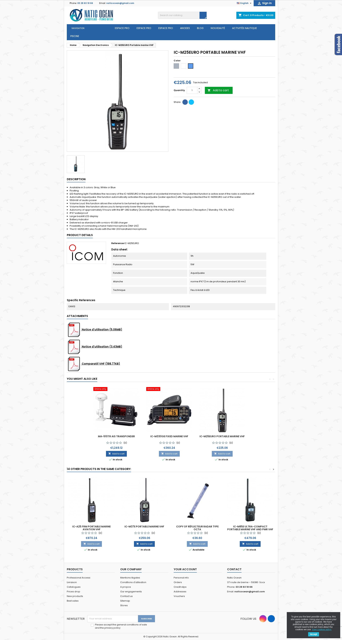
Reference (117, 243)
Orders (178, 582)
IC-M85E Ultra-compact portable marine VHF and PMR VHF (250, 528)
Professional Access (78, 577)
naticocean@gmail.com (120, 3)
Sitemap (125, 600)
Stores (124, 605)
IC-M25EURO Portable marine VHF (222, 436)
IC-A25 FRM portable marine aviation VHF (91, 528)
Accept (313, 634)
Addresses (180, 591)
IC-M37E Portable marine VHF (144, 526)
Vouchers (179, 596)
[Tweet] (191, 102)
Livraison (72, 582)
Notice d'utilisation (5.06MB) (101, 329)
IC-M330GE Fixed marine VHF (169, 436)
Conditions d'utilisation (133, 582)
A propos (125, 587)
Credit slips (180, 587)
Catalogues (74, 587)
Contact (234, 569)
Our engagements (131, 591)
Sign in (264, 3)
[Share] (185, 102)
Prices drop (73, 591)
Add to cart (218, 90)
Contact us (126, 596)
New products (75, 596)
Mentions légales (130, 577)
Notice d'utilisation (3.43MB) (101, 346)
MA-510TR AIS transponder (116, 436)
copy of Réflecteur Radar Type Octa (197, 528)
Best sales (73, 600)
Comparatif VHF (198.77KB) (100, 364)
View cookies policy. (322, 629)
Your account (185, 569)
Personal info (181, 577)
